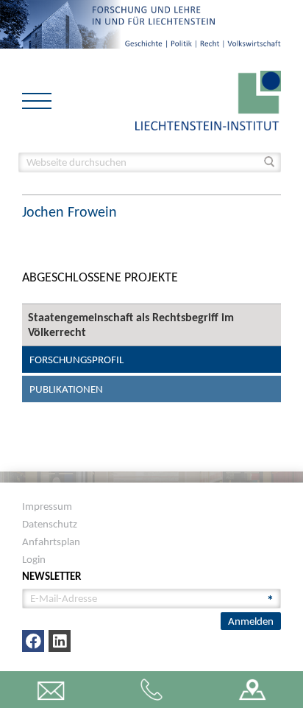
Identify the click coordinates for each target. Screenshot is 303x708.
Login (34, 559)
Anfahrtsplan (51, 541)
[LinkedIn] (60, 641)
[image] (208, 99)
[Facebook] (33, 641)
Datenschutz (49, 523)
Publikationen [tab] (66, 389)
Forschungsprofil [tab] (76, 359)
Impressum (47, 506)
